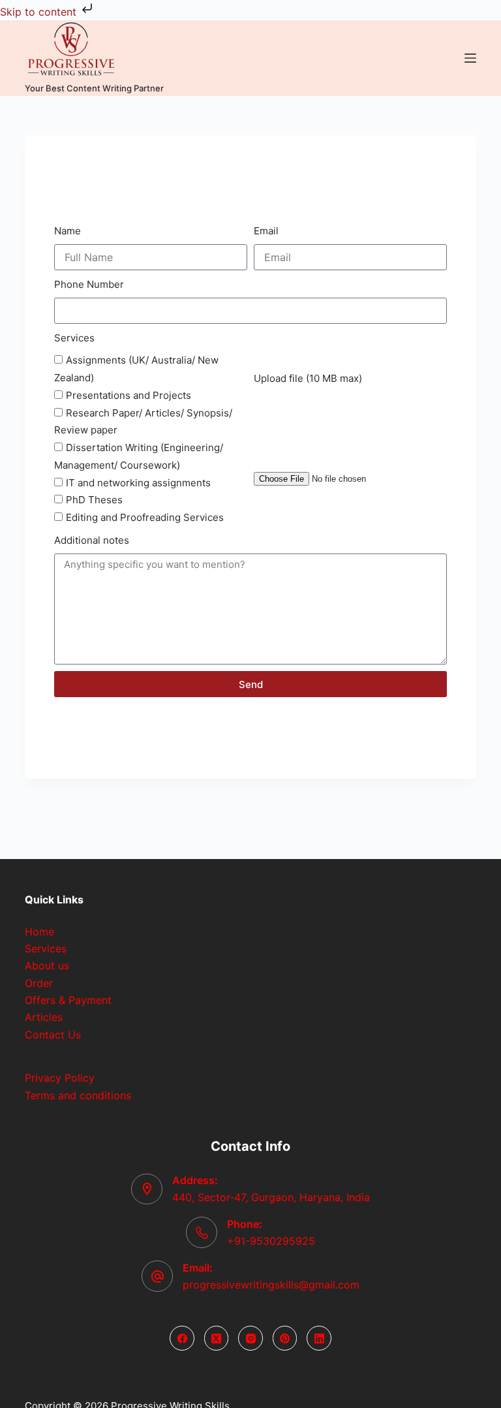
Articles (44, 1017)
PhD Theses (94, 499)
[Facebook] (182, 1338)
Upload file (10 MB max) (308, 378)
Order (39, 983)
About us (47, 965)
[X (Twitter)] (216, 1338)
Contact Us (53, 1034)
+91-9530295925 (271, 1240)
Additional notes (91, 540)
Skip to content (40, 11)
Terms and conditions (78, 1095)
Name (67, 231)
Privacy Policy (60, 1077)
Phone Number (89, 284)
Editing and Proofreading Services (145, 517)
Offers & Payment (68, 1000)
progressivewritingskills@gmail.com (271, 1284)
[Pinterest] (285, 1338)
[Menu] (470, 58)
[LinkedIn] (319, 1338)
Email (266, 231)
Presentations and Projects (128, 395)
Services (74, 338)
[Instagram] (250, 1338)
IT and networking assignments (138, 483)
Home (39, 931)
